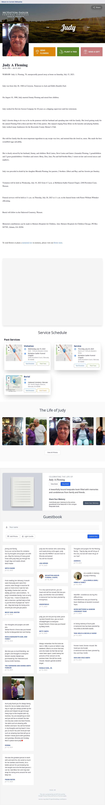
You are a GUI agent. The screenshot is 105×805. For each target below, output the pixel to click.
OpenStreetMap (54, 799)
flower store (58, 242)
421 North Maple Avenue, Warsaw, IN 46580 (37, 385)
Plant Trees (43, 364)
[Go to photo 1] (17, 698)
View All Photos (52, 452)
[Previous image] (4, 688)
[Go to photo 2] (18, 698)
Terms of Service (58, 796)
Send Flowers (43, 390)
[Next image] (31, 688)
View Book (54, 484)
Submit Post (93, 536)
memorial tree (27, 242)
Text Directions (30, 364)
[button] (14, 351)
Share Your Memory (91, 503)
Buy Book (65, 484)
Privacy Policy (47, 796)
